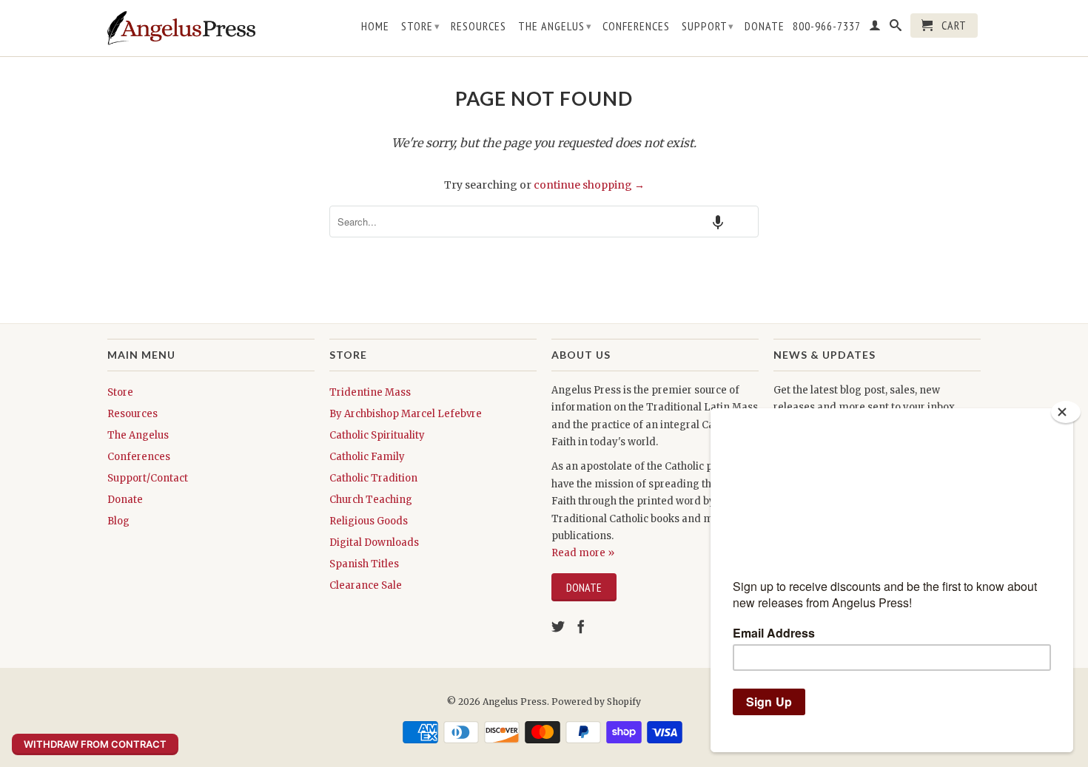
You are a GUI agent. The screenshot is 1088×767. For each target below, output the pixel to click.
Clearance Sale (365, 585)
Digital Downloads (374, 542)
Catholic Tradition (373, 478)
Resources (478, 26)
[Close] (1066, 412)
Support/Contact (147, 478)
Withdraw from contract (95, 744)
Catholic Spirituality (377, 435)
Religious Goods (368, 521)
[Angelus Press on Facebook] (581, 626)
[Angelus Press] (181, 28)
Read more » (582, 553)
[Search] (896, 28)
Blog (118, 521)
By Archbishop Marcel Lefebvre (405, 414)
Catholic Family (367, 456)
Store (420, 25)
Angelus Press (515, 701)
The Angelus (555, 25)
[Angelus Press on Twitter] (558, 626)
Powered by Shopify (596, 701)
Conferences (636, 26)
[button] (717, 221)
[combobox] (544, 221)
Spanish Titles (364, 564)
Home (375, 26)
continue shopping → (589, 185)
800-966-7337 (827, 26)
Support (708, 25)
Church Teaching (370, 499)
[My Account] (875, 28)
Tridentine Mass (370, 392)
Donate (765, 26)
